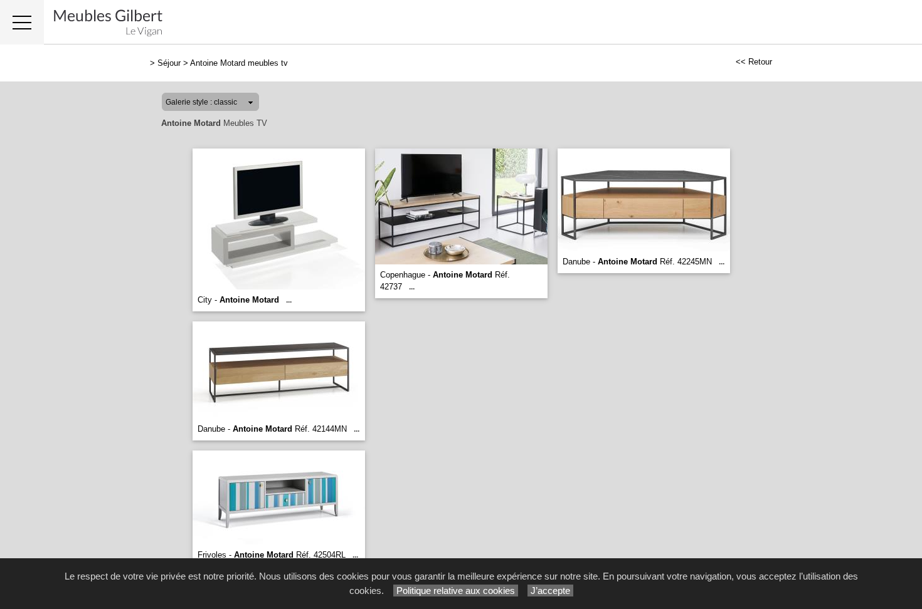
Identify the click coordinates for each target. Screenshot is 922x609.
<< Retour (754, 61)
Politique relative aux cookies (455, 590)
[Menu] (22, 22)
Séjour (169, 63)
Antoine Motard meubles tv (239, 63)
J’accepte (550, 590)
